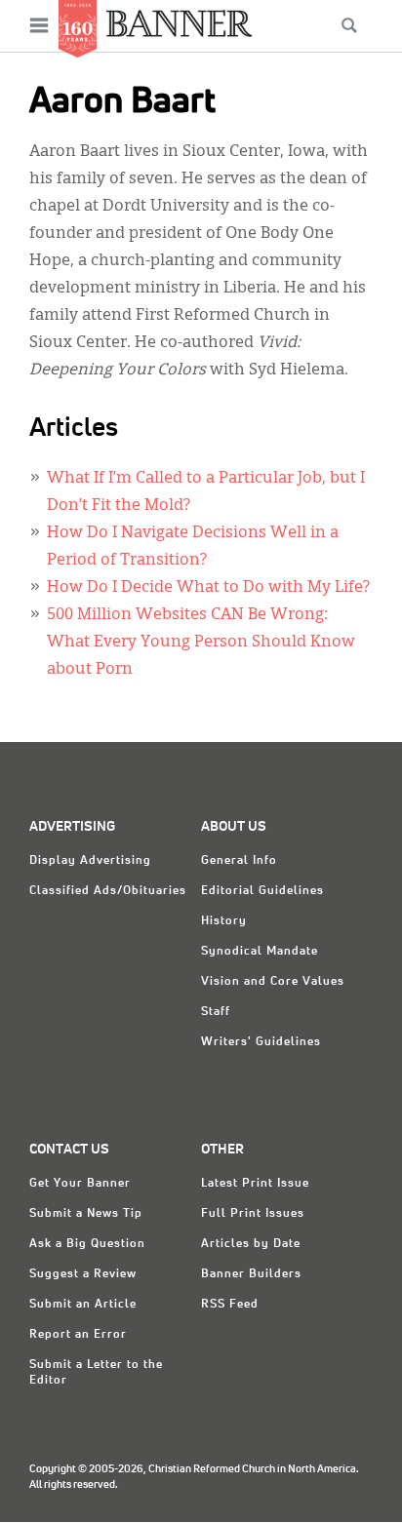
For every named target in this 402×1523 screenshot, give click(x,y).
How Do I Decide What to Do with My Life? (208, 588)
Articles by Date (251, 1244)
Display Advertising (90, 861)
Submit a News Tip (85, 1214)
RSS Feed (230, 1304)
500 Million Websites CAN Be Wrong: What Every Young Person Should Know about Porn (201, 642)
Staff (215, 1012)
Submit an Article (83, 1304)
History (224, 921)
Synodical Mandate (259, 951)
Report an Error (78, 1335)
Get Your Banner (80, 1184)
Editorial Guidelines (262, 891)
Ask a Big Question (87, 1244)
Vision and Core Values (272, 982)
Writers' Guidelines (261, 1042)
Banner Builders (251, 1274)
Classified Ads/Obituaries (107, 891)
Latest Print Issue (255, 1184)
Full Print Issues (252, 1214)
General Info (239, 861)
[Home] (179, 23)
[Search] (349, 25)
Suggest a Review (83, 1274)
